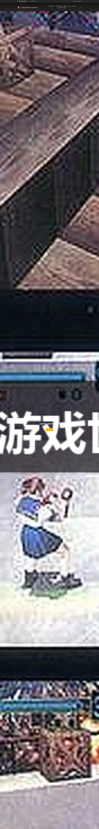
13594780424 (32, 1)
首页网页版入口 (51, 6)
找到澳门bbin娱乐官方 (62, 7)
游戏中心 (69, 6)
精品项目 (65, 6)
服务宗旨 (73, 6)
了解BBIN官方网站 (59, 6)
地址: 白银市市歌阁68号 (23, 1)
